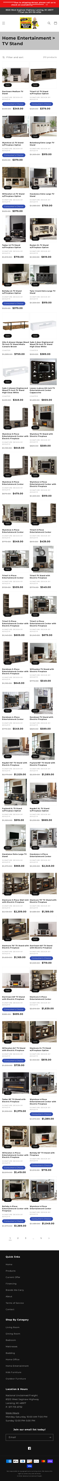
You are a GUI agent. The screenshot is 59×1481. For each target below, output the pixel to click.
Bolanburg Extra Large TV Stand (42, 144)
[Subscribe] (50, 1437)
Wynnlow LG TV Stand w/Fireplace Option (12, 144)
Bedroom (11, 1340)
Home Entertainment (17, 1366)
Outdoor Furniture (16, 1378)
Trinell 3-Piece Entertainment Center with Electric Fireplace (15, 623)
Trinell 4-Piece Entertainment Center (13, 576)
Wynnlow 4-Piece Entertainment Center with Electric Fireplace (43, 484)
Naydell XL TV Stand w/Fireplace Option (39, 809)
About (9, 1296)
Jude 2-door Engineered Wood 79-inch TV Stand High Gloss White (41, 344)
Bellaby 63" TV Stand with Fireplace (42, 1154)
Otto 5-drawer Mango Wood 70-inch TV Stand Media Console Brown (15, 344)
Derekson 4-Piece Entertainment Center (13, 718)
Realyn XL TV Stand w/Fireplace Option (39, 246)
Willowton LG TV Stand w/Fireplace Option (13, 195)
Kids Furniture (13, 1372)
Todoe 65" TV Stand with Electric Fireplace (14, 1100)
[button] (3, 23)
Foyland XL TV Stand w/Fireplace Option (12, 809)
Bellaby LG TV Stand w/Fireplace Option (11, 292)
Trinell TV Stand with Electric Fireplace (40, 576)
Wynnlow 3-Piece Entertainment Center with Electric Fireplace (15, 436)
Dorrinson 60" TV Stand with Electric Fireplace (41, 947)
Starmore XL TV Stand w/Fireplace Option (40, 1049)
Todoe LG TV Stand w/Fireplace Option (11, 246)
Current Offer (13, 1277)
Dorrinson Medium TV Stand (12, 92)
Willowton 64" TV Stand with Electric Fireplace (13, 1049)
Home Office (12, 1359)
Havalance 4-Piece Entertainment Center (40, 855)
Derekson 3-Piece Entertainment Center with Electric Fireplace (15, 671)
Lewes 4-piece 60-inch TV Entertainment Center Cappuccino (42, 390)
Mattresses (11, 1346)
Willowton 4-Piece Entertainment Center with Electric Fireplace (15, 1155)
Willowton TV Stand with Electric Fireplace (42, 670)
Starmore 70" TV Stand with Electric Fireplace (43, 901)
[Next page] (49, 1238)
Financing (11, 1283)
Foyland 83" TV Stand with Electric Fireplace (42, 764)
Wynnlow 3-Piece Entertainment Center (13, 483)
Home (9, 1264)
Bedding (10, 1353)
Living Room (13, 1327)
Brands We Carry (15, 1290)
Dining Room (13, 1333)
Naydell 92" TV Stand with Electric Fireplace (14, 764)
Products (11, 1271)
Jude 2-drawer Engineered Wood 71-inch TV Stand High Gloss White (15, 390)
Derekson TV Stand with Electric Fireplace (41, 718)
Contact (10, 1309)
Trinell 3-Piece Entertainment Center (40, 531)
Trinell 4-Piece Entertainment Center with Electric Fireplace (43, 623)
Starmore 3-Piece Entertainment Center (40, 998)
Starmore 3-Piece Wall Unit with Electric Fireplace (15, 901)
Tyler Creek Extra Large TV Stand (43, 292)
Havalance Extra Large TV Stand (42, 195)
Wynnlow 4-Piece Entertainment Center (13, 531)
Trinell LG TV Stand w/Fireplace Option (39, 92)
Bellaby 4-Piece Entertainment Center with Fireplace (15, 1208)
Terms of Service (15, 1303)
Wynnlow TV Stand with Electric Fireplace (41, 435)
